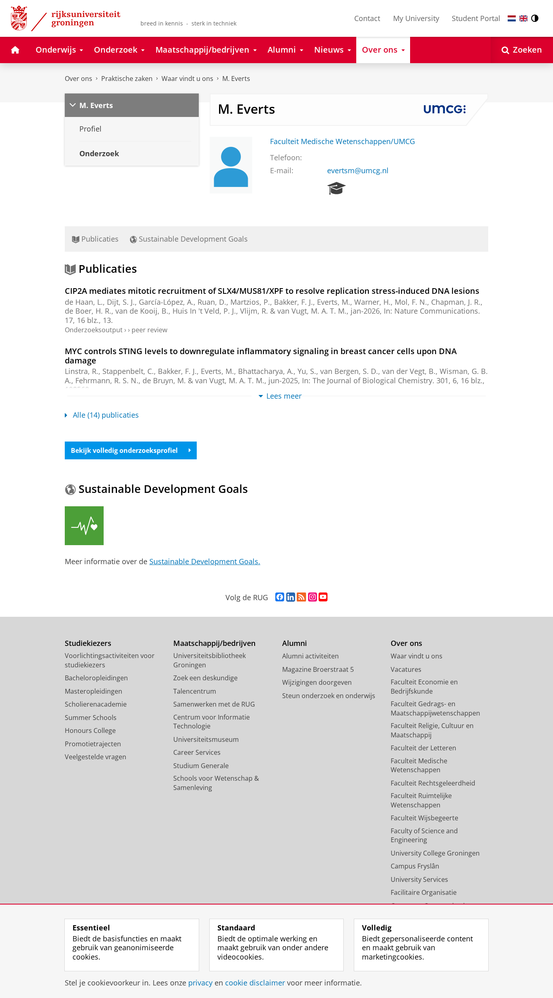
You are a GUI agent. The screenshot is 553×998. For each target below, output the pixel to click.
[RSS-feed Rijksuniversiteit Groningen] (301, 597)
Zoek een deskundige (205, 677)
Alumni (294, 643)
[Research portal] (336, 188)
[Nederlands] (512, 18)
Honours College (90, 730)
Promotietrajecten (93, 743)
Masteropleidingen (93, 691)
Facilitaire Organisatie (424, 892)
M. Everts (236, 78)
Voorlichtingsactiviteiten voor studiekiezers (110, 660)
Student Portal (476, 18)
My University (416, 18)
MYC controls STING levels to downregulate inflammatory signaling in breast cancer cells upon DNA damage (261, 355)
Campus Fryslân (415, 866)
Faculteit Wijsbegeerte (424, 817)
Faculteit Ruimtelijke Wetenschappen (421, 800)
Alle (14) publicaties (106, 415)
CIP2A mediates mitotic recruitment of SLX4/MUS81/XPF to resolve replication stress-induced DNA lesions (272, 290)
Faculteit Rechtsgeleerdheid (433, 783)
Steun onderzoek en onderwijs (328, 695)
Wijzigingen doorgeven (317, 682)
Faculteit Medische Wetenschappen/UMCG (342, 141)
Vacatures (406, 669)
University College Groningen (435, 853)
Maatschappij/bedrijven (214, 643)
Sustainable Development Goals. (204, 561)
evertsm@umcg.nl (358, 170)
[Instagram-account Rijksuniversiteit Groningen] (312, 597)
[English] (523, 18)
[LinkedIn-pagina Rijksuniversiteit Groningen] (290, 597)
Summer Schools (91, 717)
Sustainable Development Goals (192, 239)
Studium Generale (201, 765)
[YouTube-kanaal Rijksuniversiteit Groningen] (323, 597)
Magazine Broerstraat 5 (318, 669)
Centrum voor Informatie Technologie (211, 722)
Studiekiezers (88, 643)
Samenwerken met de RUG (214, 704)
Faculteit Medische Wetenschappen (419, 765)
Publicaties (99, 239)
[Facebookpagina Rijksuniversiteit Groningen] (279, 597)
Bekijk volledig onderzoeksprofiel (124, 450)
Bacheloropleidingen (96, 677)
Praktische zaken (127, 78)
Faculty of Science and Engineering (424, 835)
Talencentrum (194, 691)
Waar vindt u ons (187, 78)
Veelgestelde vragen (95, 756)
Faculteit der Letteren (423, 747)
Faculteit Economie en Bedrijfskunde (424, 686)
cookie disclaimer (255, 982)
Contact (367, 18)
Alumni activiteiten (310, 656)
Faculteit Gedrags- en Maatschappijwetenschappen (435, 708)
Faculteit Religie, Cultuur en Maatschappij (432, 730)
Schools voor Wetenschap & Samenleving (216, 783)
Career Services (197, 752)
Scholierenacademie (96, 704)
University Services (419, 879)
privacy (200, 982)
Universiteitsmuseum (206, 739)
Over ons (78, 78)
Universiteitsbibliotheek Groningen (209, 660)
